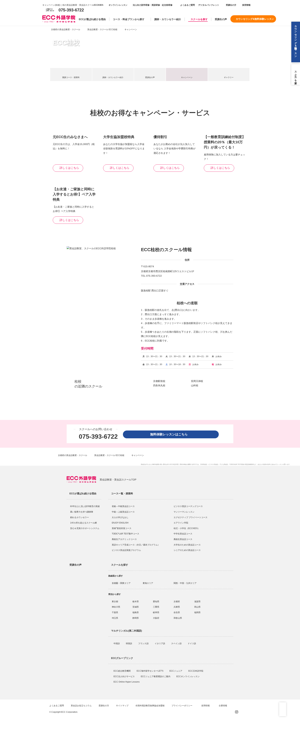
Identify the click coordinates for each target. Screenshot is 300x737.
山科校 (194, 385)
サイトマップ (122, 705)
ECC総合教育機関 (122, 671)
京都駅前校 (159, 381)
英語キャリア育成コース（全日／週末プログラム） (136, 545)
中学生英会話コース (183, 533)
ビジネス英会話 (213, 464)
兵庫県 (177, 607)
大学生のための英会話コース (187, 545)
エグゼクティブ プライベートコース (190, 517)
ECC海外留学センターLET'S (150, 671)
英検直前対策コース (121, 528)
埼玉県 (115, 618)
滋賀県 (197, 601)
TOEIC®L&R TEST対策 (236, 464)
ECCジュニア (176, 671)
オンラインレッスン (118, 5)
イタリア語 (160, 643)
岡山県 (197, 607)
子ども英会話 (224, 464)
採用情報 (246, 5)
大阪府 (156, 618)
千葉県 (115, 612)
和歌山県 (178, 618)
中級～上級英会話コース (123, 512)
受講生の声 (221, 19)
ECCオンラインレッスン (188, 676)
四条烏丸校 (159, 385)
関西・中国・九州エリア (185, 583)
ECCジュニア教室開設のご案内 (156, 676)
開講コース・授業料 (71, 77)
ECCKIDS (98, 5)
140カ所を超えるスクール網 (83, 523)
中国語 (117, 643)
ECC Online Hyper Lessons (127, 682)
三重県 (156, 607)
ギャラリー (229, 77)
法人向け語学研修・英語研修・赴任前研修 (152, 5)
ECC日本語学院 (196, 671)
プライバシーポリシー (182, 705)
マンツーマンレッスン (184, 512)
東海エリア (148, 583)
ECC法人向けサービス (124, 676)
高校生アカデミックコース (124, 539)
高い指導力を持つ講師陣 (81, 512)
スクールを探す (199, 19)
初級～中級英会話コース (123, 506)
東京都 (115, 601)
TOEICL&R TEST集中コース (125, 533)
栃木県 (135, 601)
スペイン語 (176, 643)
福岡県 (197, 612)
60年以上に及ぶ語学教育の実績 (85, 506)
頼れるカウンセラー (79, 517)
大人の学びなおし (120, 517)
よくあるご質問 (187, 5)
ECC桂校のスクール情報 (166, 249)
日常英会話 (203, 464)
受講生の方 (231, 5)
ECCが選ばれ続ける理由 (92, 19)
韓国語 (129, 643)
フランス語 (143, 643)
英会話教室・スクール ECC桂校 (102, 29)
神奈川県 (116, 607)
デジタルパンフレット (208, 5)
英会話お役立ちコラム (81, 705)
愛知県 (156, 601)
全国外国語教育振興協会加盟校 (150, 705)
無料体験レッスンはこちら (170, 434)
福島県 (135, 612)
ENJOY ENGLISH (120, 523)
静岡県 (135, 618)
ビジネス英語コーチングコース (188, 506)
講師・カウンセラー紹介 (167, 19)
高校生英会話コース (183, 539)
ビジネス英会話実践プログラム (126, 550)
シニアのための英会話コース (187, 550)
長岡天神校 (197, 381)
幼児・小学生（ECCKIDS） (187, 528)
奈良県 (177, 612)
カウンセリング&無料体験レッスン (255, 19)
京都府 (177, 601)
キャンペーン (187, 77)
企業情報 (223, 705)
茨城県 (135, 607)
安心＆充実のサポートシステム (84, 528)
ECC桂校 (66, 42)
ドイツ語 (192, 643)
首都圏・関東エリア (121, 583)
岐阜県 (156, 612)
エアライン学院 (181, 523)
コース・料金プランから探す (128, 19)
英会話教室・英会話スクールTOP (118, 479)
